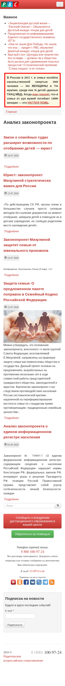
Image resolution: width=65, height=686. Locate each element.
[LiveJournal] (39, 582)
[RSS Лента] (52, 582)
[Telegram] (45, 582)
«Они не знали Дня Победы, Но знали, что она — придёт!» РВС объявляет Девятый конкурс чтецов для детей (32, 47)
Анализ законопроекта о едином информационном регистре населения (27, 431)
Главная (11, 111)
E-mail (9, 610)
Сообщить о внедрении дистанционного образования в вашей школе (32, 521)
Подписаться (14, 624)
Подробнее (11, 166)
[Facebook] (26, 582)
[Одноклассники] (20, 582)
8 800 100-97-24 (32, 551)
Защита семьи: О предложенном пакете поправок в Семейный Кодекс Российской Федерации (30, 291)
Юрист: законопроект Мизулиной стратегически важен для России (27, 180)
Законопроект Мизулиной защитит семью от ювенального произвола (26, 245)
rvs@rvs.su (37, 571)
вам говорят (41, 94)
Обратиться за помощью (32, 534)
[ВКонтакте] (32, 582)
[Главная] (10, 4)
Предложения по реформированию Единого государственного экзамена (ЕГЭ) (31, 37)
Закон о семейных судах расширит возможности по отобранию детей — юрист (27, 143)
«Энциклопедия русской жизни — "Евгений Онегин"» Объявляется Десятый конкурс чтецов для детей (30, 26)
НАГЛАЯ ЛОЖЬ (38, 103)
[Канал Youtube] (13, 582)
